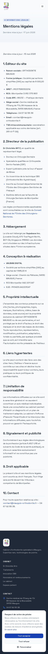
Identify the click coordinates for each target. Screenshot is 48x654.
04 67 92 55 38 (13, 607)
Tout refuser (24, 641)
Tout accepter (24, 636)
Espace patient (10, 585)
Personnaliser (25, 647)
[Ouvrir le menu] (42, 6)
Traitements (8, 570)
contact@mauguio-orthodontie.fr (20, 503)
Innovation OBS (9, 574)
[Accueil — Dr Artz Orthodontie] (6, 6)
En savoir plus (11, 629)
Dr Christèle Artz (10, 566)
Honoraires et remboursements (16, 577)
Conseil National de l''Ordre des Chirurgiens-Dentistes (22, 213)
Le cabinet (7, 581)
